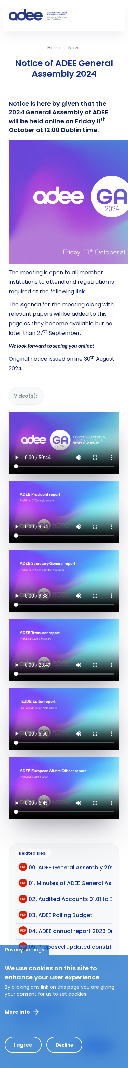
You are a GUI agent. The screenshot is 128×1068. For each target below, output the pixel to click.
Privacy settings (24, 949)
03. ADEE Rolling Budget (61, 915)
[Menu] (111, 18)
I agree (23, 1044)
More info (17, 1012)
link (80, 291)
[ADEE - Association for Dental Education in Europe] (60, 15)
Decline (64, 1045)
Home (54, 47)
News (74, 47)
